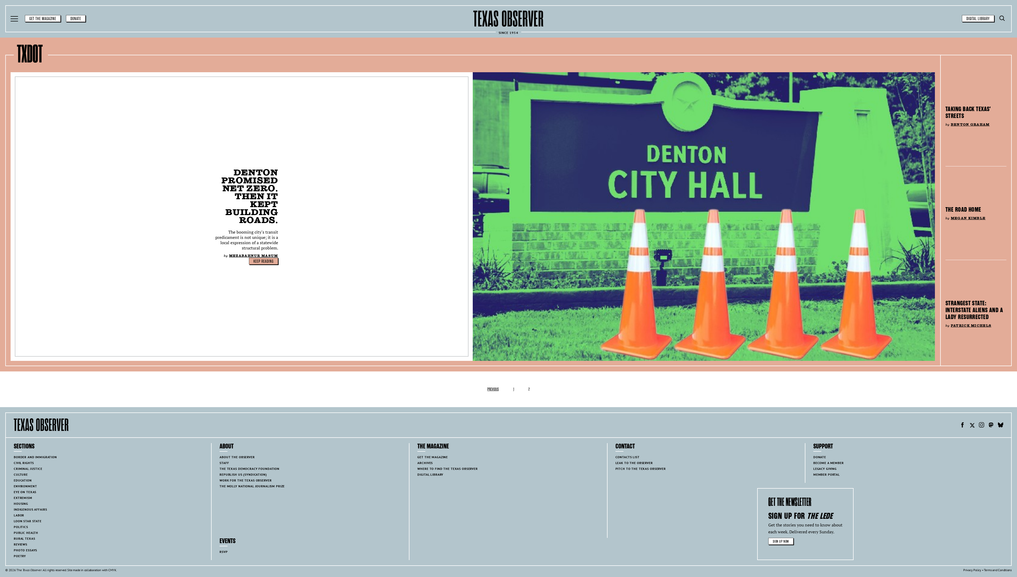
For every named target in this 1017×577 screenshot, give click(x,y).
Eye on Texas (25, 492)
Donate (75, 18)
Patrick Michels (971, 325)
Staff (224, 463)
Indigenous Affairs (30, 509)
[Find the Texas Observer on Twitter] (972, 426)
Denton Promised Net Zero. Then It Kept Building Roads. (249, 196)
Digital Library (978, 18)
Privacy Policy (972, 570)
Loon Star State (28, 521)
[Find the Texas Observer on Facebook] (962, 426)
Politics (21, 527)
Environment (25, 486)
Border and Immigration (35, 457)
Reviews (20, 544)
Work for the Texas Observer (245, 480)
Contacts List (627, 457)
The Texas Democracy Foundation (249, 469)
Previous (493, 389)
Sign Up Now (781, 541)
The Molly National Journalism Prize (252, 486)
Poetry (20, 556)
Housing (21, 504)
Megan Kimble (968, 218)
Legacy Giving (825, 469)
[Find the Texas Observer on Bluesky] (1000, 426)
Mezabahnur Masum (253, 255)
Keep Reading (263, 261)
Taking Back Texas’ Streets (968, 112)
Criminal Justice (28, 469)
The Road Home (963, 209)
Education (23, 480)
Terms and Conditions (998, 570)
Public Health (26, 533)
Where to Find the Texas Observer (447, 469)
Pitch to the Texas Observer (640, 469)
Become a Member (828, 463)
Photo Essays (25, 550)
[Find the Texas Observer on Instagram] (981, 426)
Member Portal (826, 474)
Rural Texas (24, 538)
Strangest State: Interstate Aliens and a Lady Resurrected (974, 310)
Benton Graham (970, 124)
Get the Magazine (42, 18)
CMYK (112, 570)
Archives (425, 463)
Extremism (23, 498)
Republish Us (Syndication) (243, 474)
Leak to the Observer (634, 463)
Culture (21, 474)
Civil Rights (24, 463)
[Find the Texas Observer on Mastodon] (991, 426)
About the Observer (237, 457)
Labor (19, 515)
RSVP (224, 552)
